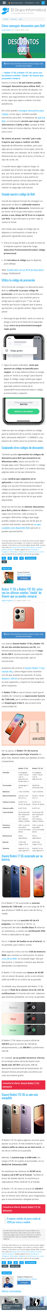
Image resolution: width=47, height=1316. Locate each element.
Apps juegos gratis (17, 3)
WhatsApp (13, 552)
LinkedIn (28, 575)
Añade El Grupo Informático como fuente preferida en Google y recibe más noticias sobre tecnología (24, 64)
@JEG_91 (20, 575)
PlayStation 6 (29, 3)
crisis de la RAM (9, 958)
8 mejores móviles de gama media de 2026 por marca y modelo (23, 1220)
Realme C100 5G (9, 678)
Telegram (21, 552)
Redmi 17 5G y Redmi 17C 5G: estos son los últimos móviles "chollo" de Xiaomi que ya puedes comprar (22, 75)
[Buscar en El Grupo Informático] (43, 2)
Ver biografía (24, 578)
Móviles (5, 1266)
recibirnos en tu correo (35, 552)
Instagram (5, 552)
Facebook (33, 549)
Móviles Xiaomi (15, 1266)
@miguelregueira (23, 1279)
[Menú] (3, 2)
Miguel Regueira (7, 600)
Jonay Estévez (6, 30)
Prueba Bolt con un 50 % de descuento (25, 270)
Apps (4, 562)
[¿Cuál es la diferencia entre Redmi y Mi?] (12, 1295)
